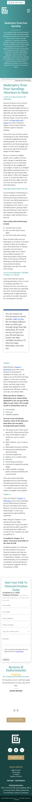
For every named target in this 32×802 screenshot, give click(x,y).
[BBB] (10, 750)
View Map (10, 780)
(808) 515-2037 (16, 770)
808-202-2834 (17, 2)
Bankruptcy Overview (26, 79)
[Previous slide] (14, 710)
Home (3, 79)
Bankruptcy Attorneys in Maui (13, 79)
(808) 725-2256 (18, 319)
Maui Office (16, 767)
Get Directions (20, 780)
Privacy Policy (19, 651)
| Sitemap (16, 799)
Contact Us (6, 659)
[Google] (16, 750)
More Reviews (16, 720)
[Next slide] (17, 710)
